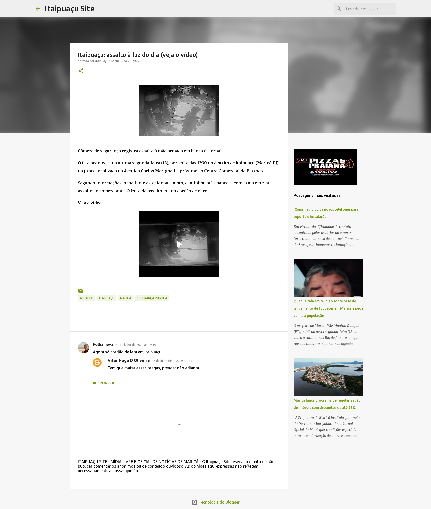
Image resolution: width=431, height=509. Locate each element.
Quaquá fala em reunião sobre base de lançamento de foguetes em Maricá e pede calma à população (328, 308)
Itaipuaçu (106, 298)
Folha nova (103, 344)
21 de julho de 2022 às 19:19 (135, 344)
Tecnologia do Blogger (219, 502)
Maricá (125, 298)
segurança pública (152, 298)
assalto (86, 298)
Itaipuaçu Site (70, 8)
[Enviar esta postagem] (81, 292)
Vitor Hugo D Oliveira (129, 360)
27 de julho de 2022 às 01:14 (172, 360)
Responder (103, 383)
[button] (81, 71)
